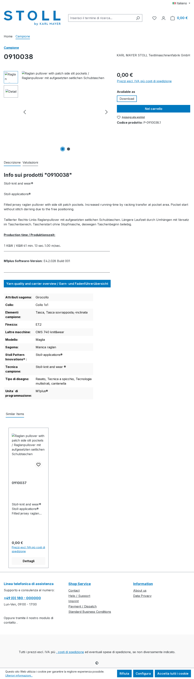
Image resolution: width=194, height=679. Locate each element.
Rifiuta (124, 673)
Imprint (73, 601)
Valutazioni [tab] (30, 162)
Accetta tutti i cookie (173, 673)
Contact (74, 590)
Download (127, 99)
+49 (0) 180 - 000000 (22, 598)
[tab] (12, 162)
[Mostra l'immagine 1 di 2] (62, 149)
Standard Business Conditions (89, 612)
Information (143, 584)
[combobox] (101, 18)
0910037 (19, 483)
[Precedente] (24, 112)
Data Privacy (142, 596)
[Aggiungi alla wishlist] (38, 464)
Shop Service (79, 584)
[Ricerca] (137, 18)
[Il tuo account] (163, 18)
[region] (56, 111)
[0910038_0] (65, 111)
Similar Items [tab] (15, 414)
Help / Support (79, 596)
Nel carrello (153, 109)
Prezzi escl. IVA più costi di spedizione (144, 81)
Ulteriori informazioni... (19, 675)
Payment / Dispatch (82, 606)
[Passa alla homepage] (32, 17)
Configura (143, 673)
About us (139, 590)
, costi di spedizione (70, 652)
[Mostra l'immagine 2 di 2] (68, 149)
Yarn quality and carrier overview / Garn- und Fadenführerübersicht (57, 284)
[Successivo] (106, 112)
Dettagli (28, 561)
